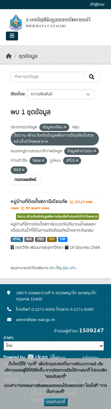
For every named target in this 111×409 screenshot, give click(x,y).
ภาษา (8, 338)
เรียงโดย (18, 94)
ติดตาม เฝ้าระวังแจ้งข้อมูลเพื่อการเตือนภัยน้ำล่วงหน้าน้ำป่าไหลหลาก (57, 217)
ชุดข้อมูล (28, 56)
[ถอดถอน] (65, 127)
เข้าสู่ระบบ (97, 4)
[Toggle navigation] (12, 36)
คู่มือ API (68, 268)
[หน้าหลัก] (9, 56)
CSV (52, 239)
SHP (62, 239)
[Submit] (92, 77)
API (51, 268)
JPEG (40, 239)
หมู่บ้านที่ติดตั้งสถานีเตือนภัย (40, 201)
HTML (17, 239)
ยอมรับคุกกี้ (55, 402)
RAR (29, 239)
